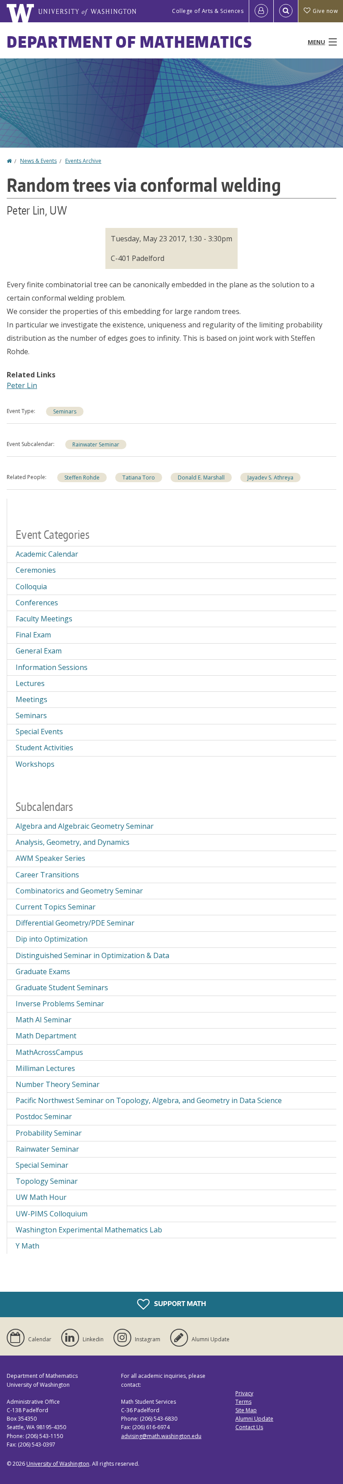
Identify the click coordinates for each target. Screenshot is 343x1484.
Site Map (246, 1410)
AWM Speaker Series (50, 858)
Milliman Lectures (45, 1068)
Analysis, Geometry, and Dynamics (73, 842)
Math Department (46, 1036)
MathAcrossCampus (49, 1052)
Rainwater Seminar (95, 444)
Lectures (30, 683)
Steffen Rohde (82, 477)
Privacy (244, 1393)
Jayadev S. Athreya (270, 477)
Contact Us (249, 1427)
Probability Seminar (49, 1133)
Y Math (27, 1246)
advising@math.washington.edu (161, 1436)
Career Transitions (47, 875)
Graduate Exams (43, 971)
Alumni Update (254, 1418)
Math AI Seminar (43, 1020)
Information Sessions (52, 667)
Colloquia (31, 586)
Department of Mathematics (129, 42)
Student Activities (44, 747)
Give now (325, 11)
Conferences (37, 603)
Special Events (39, 731)
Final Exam (33, 635)
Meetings (31, 699)
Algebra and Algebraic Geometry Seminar (85, 826)
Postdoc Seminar (44, 1116)
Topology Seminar (47, 1181)
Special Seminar (42, 1165)
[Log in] (261, 11)
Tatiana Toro (138, 477)
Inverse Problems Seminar (60, 1004)
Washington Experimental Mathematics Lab (89, 1230)
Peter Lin (22, 385)
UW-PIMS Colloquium (52, 1214)
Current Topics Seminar (56, 907)
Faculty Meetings (44, 619)
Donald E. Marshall (201, 477)
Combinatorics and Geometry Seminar (79, 891)
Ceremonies (36, 570)
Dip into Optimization (52, 939)
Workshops (35, 764)
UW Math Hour (41, 1197)
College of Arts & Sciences (207, 11)
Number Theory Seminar (58, 1084)
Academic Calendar (47, 554)
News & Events (38, 161)
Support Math (179, 1303)
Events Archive (83, 161)
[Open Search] (286, 11)
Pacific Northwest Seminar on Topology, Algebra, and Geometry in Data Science (149, 1100)
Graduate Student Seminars (62, 987)
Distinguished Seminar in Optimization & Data (92, 955)
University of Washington (57, 1463)
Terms (243, 1401)
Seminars (64, 411)
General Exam (39, 651)
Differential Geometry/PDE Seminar (75, 923)
